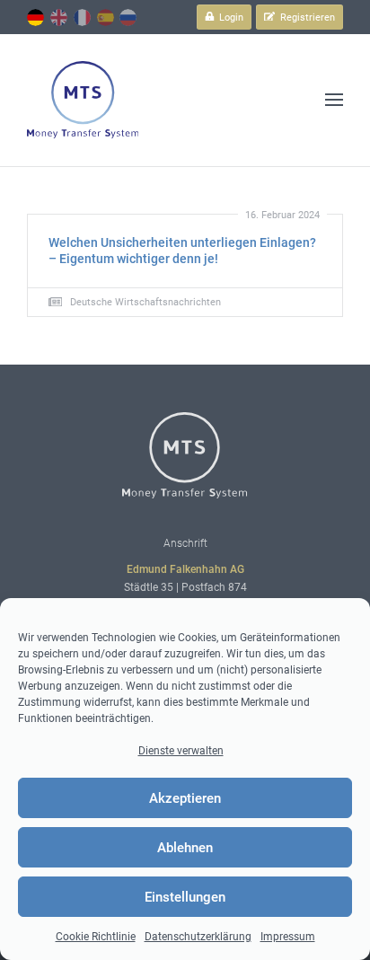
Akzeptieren (185, 798)
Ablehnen (185, 848)
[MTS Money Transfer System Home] (82, 99)
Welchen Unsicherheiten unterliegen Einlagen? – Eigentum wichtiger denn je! (182, 250)
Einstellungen (185, 897)
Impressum (287, 936)
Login (229, 17)
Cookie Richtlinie (96, 936)
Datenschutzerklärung (198, 936)
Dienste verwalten (181, 750)
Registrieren (306, 17)
